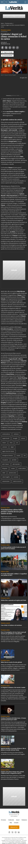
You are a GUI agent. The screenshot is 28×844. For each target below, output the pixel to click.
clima (11, 442)
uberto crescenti (17, 481)
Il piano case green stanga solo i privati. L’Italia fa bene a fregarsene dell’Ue (12, 772)
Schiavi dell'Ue (5, 770)
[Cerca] (6, 2)
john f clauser (5, 464)
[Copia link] (17, 47)
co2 (17, 442)
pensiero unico (12, 472)
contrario (4, 447)
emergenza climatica (7, 455)
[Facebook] (9, 832)
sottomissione (5, 481)
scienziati (16, 477)
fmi (25, 455)
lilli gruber (4, 468)
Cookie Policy (17, 841)
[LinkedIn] (19, 832)
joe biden (14, 460)
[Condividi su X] (6, 47)
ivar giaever (5, 460)
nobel (3, 472)
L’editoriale (11, 820)
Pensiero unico (9, 23)
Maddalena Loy (5, 44)
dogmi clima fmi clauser (8, 451)
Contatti (16, 822)
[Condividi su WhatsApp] (9, 47)
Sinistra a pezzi (5, 623)
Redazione (24, 820)
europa (18, 455)
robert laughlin (6, 477)
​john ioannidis (16, 464)
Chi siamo (3, 820)
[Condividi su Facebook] (2, 47)
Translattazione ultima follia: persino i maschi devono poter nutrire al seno (12, 511)
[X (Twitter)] (12, 832)
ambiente (16, 434)
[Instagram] (15, 832)
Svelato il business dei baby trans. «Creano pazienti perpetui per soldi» (13, 718)
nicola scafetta (22, 468)
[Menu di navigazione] (2, 2)
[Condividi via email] (13, 47)
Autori (17, 820)
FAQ (11, 822)
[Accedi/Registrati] (25, 2)
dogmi (12, 447)
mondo (13, 468)
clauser (4, 442)
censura (23, 438)
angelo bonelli (5, 438)
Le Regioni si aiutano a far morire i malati (13, 687)
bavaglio (15, 438)
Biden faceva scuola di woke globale (11, 662)
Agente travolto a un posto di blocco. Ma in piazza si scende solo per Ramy (13, 749)
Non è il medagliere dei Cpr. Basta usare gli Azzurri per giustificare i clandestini (13, 632)
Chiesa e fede (5, 571)
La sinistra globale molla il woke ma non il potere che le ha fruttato (13, 547)
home (2, 23)
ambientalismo (6, 434)
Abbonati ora (14, 827)
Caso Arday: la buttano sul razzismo (11, 625)
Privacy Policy (11, 841)
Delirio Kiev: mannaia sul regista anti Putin (13, 600)
